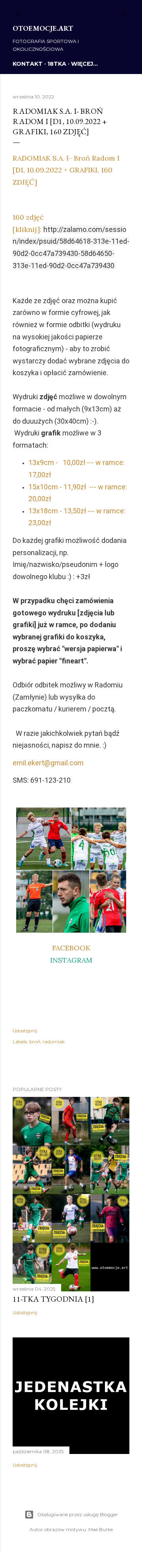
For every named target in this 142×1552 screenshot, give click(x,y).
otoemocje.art (43, 28)
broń (34, 1042)
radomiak (54, 1042)
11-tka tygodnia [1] (53, 1299)
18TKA (56, 63)
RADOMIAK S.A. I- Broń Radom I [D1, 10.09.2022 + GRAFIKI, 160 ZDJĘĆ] (66, 170)
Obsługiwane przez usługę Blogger (77, 1514)
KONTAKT (28, 63)
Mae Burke (100, 1529)
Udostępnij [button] (25, 1030)
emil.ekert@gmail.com (48, 763)
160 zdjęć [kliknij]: (71, 241)
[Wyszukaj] (124, 12)
